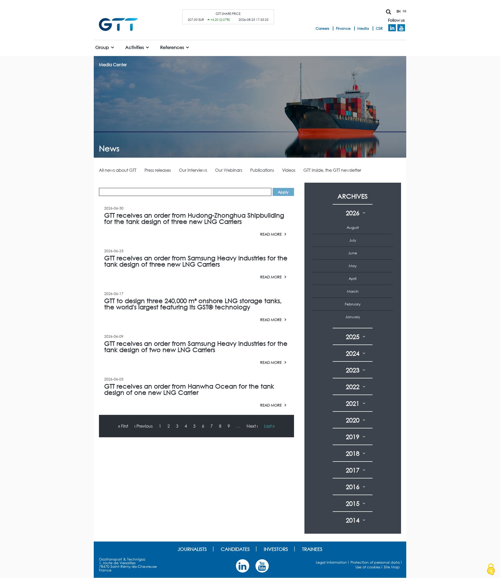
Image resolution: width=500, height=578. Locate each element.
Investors (276, 549)
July (352, 240)
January (352, 317)
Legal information (331, 562)
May (353, 265)
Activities (134, 47)
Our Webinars (228, 170)
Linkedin (392, 27)
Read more (271, 234)
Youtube (401, 27)
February (353, 304)
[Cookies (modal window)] (491, 569)
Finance (343, 28)
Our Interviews (193, 170)
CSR (379, 28)
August (353, 227)
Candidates (235, 549)
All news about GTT (117, 170)
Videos (288, 170)
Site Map (392, 567)
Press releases (158, 170)
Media (363, 28)
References (172, 47)
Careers (322, 28)
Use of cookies (367, 567)
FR (404, 11)
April (353, 278)
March (353, 291)
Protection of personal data (375, 562)
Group (102, 47)
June (352, 253)
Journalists (192, 549)
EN (399, 11)
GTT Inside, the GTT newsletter (332, 170)
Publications (262, 170)
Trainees (312, 549)
